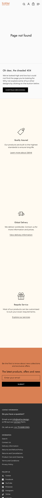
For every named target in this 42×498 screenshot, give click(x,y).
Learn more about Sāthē (21, 153)
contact (17, 422)
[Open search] (24, 4)
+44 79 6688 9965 (21, 427)
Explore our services (21, 317)
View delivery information (21, 235)
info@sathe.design (20, 419)
